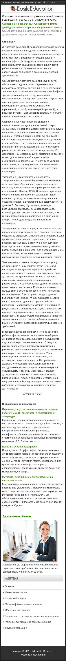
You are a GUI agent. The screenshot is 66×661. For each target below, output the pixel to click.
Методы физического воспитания (23, 604)
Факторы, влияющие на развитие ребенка (28, 622)
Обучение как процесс (17, 610)
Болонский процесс (16, 598)
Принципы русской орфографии (19, 446)
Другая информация (16, 628)
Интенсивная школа (16, 592)
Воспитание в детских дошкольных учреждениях (32, 616)
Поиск (52, 3)
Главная (7, 3)
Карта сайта (41, 3)
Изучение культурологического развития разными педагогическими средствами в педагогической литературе (30, 413)
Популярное (27, 3)
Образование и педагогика (17, 23)
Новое (16, 3)
